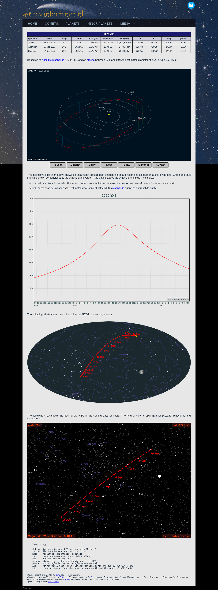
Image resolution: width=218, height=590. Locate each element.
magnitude (118, 188)
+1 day (126, 164)
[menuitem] (32, 23)
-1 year (58, 164)
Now (109, 164)
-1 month (75, 164)
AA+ (92, 577)
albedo (91, 60)
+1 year (160, 164)
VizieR (67, 579)
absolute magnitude (53, 60)
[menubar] (79, 23)
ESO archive (53, 582)
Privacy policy (28, 588)
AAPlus (63, 577)
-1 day (92, 164)
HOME (32, 23)
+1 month (143, 164)
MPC (58, 575)
